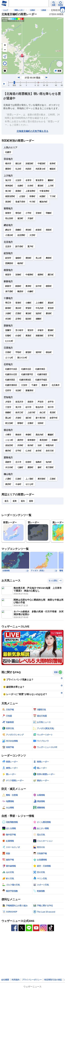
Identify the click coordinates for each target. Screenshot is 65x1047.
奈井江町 (19, 412)
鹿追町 (51, 303)
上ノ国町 (29, 479)
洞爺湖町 (40, 335)
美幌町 (18, 230)
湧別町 (28, 258)
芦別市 (41, 402)
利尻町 (28, 169)
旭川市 (8, 180)
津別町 (28, 230)
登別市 (30, 330)
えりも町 (9, 357)
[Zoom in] (5, 45)
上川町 (51, 185)
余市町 (39, 451)
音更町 (18, 303)
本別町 (8, 319)
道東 (15, 501)
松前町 (28, 462)
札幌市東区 (40, 369)
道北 (6, 501)
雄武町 (20, 263)
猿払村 (18, 163)
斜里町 (39, 230)
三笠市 (8, 407)
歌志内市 (40, 407)
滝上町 (39, 258)
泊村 (40, 445)
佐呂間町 (21, 235)
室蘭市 (8, 330)
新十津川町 (41, 418)
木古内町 (9, 467)
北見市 (8, 246)
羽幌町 (49, 213)
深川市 (51, 407)
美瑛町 (18, 191)
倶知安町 (9, 445)
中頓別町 (42, 163)
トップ (5, 10)
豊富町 (8, 169)
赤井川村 (50, 451)
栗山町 (8, 418)
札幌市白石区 (11, 374)
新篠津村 (29, 390)
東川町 (8, 191)
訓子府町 (19, 246)
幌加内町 (43, 202)
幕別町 (28, 313)
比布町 (30, 185)
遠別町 (20, 218)
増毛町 (18, 213)
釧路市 (8, 286)
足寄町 (18, 319)
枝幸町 (53, 163)
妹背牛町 (54, 418)
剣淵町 (43, 196)
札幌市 (8, 152)
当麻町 (20, 185)
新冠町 (28, 352)
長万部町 (50, 467)
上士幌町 (40, 303)
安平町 (51, 335)
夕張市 (8, 402)
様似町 (49, 352)
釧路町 (18, 286)
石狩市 (8, 390)
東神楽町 (9, 185)
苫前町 (39, 213)
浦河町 (39, 352)
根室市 (8, 274)
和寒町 (32, 196)
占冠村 (22, 196)
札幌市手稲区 (41, 380)
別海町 (18, 274)
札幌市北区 (26, 369)
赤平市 (51, 402)
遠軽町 (18, 258)
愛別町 (41, 185)
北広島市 (56, 385)
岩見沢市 (19, 402)
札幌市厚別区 (25, 380)
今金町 (18, 484)
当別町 (18, 390)
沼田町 (41, 423)
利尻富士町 (41, 169)
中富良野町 (44, 191)
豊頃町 (49, 313)
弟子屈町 (9, 291)
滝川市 (18, 407)
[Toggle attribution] (5, 71)
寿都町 (28, 434)
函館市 (8, 462)
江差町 (18, 479)
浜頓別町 (29, 163)
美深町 (8, 202)
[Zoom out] (5, 49)
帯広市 (8, 303)
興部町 (49, 258)
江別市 (24, 385)
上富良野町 (30, 191)
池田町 (39, 313)
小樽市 (8, 434)
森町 (40, 467)
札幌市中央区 (11, 369)
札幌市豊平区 (27, 374)
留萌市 (8, 213)
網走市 (8, 230)
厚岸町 (28, 286)
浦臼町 (28, 418)
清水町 (18, 308)
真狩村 (20, 440)
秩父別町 (9, 423)
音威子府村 (20, 202)
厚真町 (28, 335)
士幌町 (28, 303)
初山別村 (9, 218)
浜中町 (39, 286)
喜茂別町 (43, 440)
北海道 (32, 10)
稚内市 (8, 163)
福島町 (39, 462)
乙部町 (53, 479)
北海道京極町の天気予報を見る (32, 131)
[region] (32, 45)
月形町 (18, 418)
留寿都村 (31, 440)
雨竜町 (20, 423)
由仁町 (43, 412)
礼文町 (18, 169)
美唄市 (30, 402)
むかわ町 (9, 341)
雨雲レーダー (19, 10)
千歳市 (34, 385)
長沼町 (53, 412)
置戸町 (30, 246)
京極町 (55, 440)
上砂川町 (31, 412)
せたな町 (29, 484)
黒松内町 (40, 434)
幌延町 (53, 169)
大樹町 (8, 313)
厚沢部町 (42, 479)
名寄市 (28, 180)
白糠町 (30, 291)
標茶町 (49, 286)
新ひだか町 (22, 357)
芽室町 (28, 308)
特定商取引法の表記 (53, 980)
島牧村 (18, 434)
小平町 (28, 213)
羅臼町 (51, 274)
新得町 (8, 308)
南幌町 (8, 412)
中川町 (32, 202)
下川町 (53, 196)
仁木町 (28, 451)
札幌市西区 (10, 380)
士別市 (18, 180)
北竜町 (30, 423)
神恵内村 (50, 445)
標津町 (41, 274)
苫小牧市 (19, 330)
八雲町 (8, 479)
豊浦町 (51, 330)
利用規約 (16, 980)
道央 (23, 501)
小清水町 (9, 235)
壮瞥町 (8, 335)
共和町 (20, 445)
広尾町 (18, 313)
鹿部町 (30, 467)
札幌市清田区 (11, 385)
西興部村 (9, 263)
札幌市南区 (42, 374)
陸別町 (28, 319)
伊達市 (41, 330)
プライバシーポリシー (32, 980)
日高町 (8, 352)
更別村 (51, 308)
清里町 (49, 230)
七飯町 (20, 467)
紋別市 (8, 258)
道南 (31, 501)
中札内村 (40, 308)
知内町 (49, 462)
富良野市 (40, 180)
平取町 (18, 352)
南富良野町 (10, 196)
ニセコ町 (9, 440)
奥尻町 (8, 484)
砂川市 (28, 407)
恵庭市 (44, 385)
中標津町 (29, 274)
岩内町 (30, 445)
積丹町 (8, 451)
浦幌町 (39, 319)
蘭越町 (51, 434)
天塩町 (30, 218)
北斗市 (18, 462)
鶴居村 (20, 291)
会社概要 (5, 980)
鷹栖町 (51, 180)
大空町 (32, 235)
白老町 (18, 335)
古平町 (18, 451)
